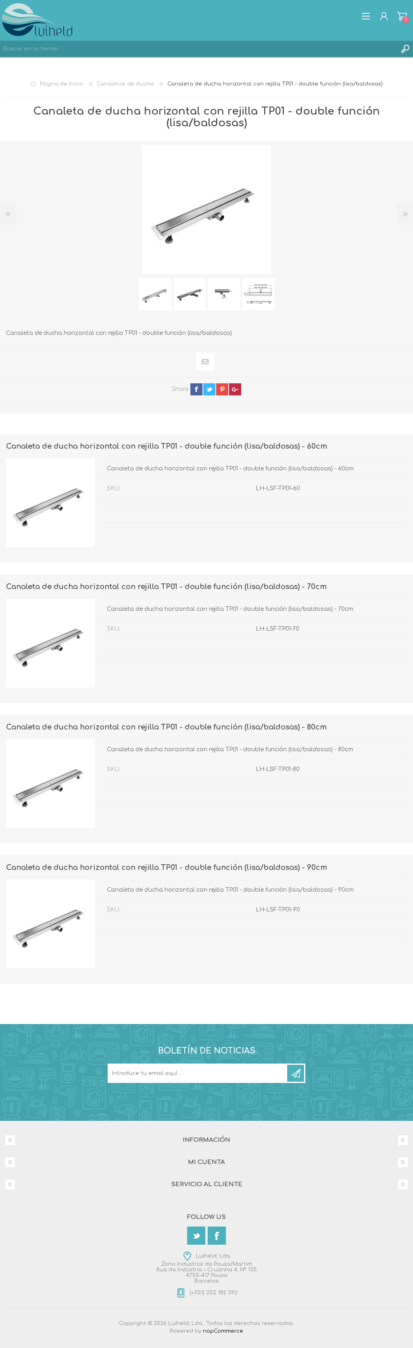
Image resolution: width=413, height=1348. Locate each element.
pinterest (222, 389)
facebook (196, 389)
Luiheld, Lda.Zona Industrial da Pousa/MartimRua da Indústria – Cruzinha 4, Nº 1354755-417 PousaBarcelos (206, 1268)
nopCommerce (223, 1331)
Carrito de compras (402, 16)
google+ (235, 389)
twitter (209, 389)
